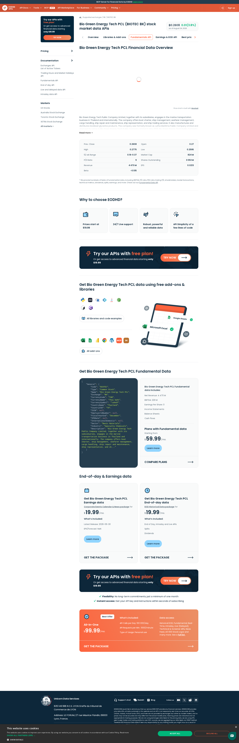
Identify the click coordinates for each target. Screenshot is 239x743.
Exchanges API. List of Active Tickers (50, 67)
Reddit (141, 700)
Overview (93, 37)
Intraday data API (49, 94)
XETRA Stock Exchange (51, 121)
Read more (124, 732)
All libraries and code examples (104, 318)
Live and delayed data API (53, 89)
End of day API (47, 85)
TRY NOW (57, 37)
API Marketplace (66, 7)
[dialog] (119, 733)
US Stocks (45, 108)
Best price (187, 37)
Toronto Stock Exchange (52, 117)
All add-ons (93, 351)
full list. (181, 634)
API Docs (24, 7)
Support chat (124, 700)
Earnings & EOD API (166, 37)
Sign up (231, 8)
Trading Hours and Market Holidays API (57, 74)
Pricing (44, 51)
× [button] (236, 727)
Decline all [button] (212, 733)
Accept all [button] (175, 733)
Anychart (194, 108)
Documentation (50, 60)
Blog (153, 700)
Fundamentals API (49, 80)
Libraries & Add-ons (114, 37)
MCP (49, 7)
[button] (68, 735)
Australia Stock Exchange (53, 112)
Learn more (138, 2)
